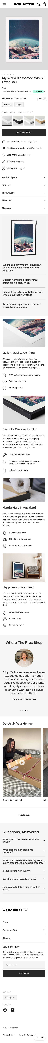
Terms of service (26, 1035)
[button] (4, 4)
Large (20, 105)
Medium (8, 105)
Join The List (24, 973)
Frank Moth (8, 74)
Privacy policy (8, 1035)
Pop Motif (14, 1028)
